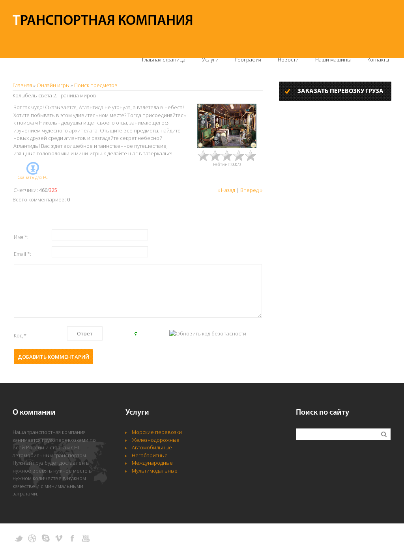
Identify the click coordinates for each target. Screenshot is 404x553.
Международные (152, 462)
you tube (86, 538)
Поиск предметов (96, 85)
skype (45, 538)
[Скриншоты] (226, 126)
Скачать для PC (33, 177)
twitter (19, 538)
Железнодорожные (156, 439)
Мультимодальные (155, 470)
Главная (22, 85)
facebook (72, 538)
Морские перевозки (157, 432)
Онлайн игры (53, 85)
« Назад (226, 190)
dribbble (32, 538)
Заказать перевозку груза (340, 91)
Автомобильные (152, 447)
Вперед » (251, 190)
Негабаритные (150, 455)
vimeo (59, 538)
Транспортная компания (103, 21)
